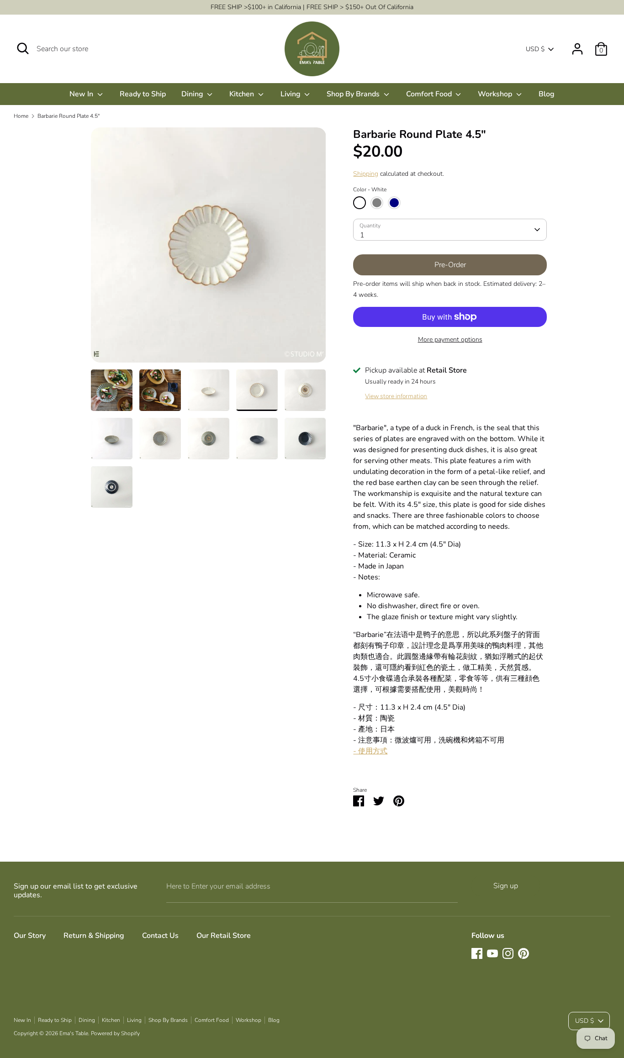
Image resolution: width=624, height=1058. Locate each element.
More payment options (450, 339)
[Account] (577, 45)
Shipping (365, 173)
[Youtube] (492, 953)
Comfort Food (430, 94)
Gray (376, 202)
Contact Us (160, 936)
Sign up (505, 886)
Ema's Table (73, 1033)
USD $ (535, 49)
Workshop (496, 94)
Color (369, 189)
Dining (193, 94)
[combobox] (449, 230)
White (359, 202)
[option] (208, 248)
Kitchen (242, 94)
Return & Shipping (93, 936)
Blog (547, 94)
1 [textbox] (362, 235)
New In (82, 94)
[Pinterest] (523, 953)
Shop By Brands (354, 94)
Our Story (30, 936)
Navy (394, 202)
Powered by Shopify (115, 1033)
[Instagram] (507, 953)
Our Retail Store (223, 936)
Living (291, 94)
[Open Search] (23, 48)
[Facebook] (476, 953)
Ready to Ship (143, 94)
